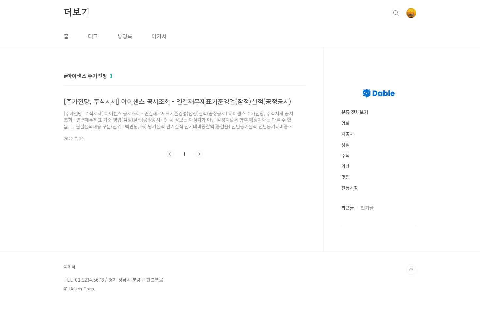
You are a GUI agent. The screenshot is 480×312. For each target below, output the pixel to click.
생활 (345, 144)
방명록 (125, 36)
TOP (411, 269)
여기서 (159, 36)
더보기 (77, 12)
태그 (93, 36)
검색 (396, 13)
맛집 (345, 177)
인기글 (367, 207)
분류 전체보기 (354, 112)
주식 (345, 155)
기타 (345, 166)
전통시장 (349, 187)
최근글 (347, 207)
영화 (345, 123)
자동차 (347, 134)
